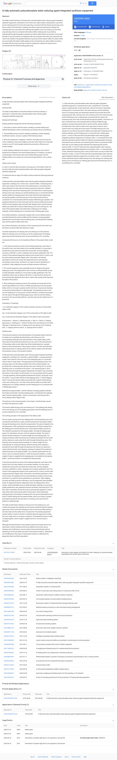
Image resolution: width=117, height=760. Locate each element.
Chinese (88, 32)
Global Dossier (96, 90)
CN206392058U (9, 644)
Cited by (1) (81, 85)
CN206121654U (9, 665)
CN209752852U (9, 652)
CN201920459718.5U (10, 698)
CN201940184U (9, 586)
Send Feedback (43, 757)
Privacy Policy (76, 757)
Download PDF (82, 27)
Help (85, 757)
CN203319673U (9, 636)
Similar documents (101, 85)
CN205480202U (9, 595)
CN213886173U (9, 628)
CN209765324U (9, 619)
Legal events (90, 85)
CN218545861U (9, 673)
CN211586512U (9, 648)
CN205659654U (9, 661)
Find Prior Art (95, 27)
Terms (67, 757)
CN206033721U (9, 607)
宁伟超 (82, 35)
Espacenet (87, 90)
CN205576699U (9, 599)
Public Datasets (56, 757)
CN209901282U (9, 582)
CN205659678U (9, 578)
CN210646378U (9, 611)
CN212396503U (9, 640)
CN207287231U (9, 677)
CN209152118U (9, 615)
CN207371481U (9, 624)
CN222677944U (9, 669)
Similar (107, 27)
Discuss (104, 90)
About (33, 757)
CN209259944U (9, 591)
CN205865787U (9, 657)
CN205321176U (9, 632)
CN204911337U (9, 603)
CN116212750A (9, 552)
